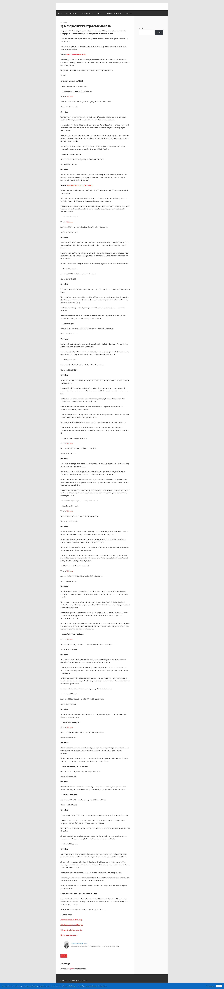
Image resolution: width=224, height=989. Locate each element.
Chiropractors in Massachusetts (71, 930)
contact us (128, 13)
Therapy (63, 956)
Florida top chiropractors (68, 935)
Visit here (69, 97)
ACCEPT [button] (219, 986)
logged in (71, 969)
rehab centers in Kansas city (76, 54)
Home (60, 13)
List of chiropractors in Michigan (71, 925)
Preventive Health (71, 13)
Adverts (99, 13)
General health (86, 13)
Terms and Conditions (112, 13)
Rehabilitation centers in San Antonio (80, 185)
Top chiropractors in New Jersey (71, 920)
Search (141, 28)
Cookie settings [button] (210, 986)
